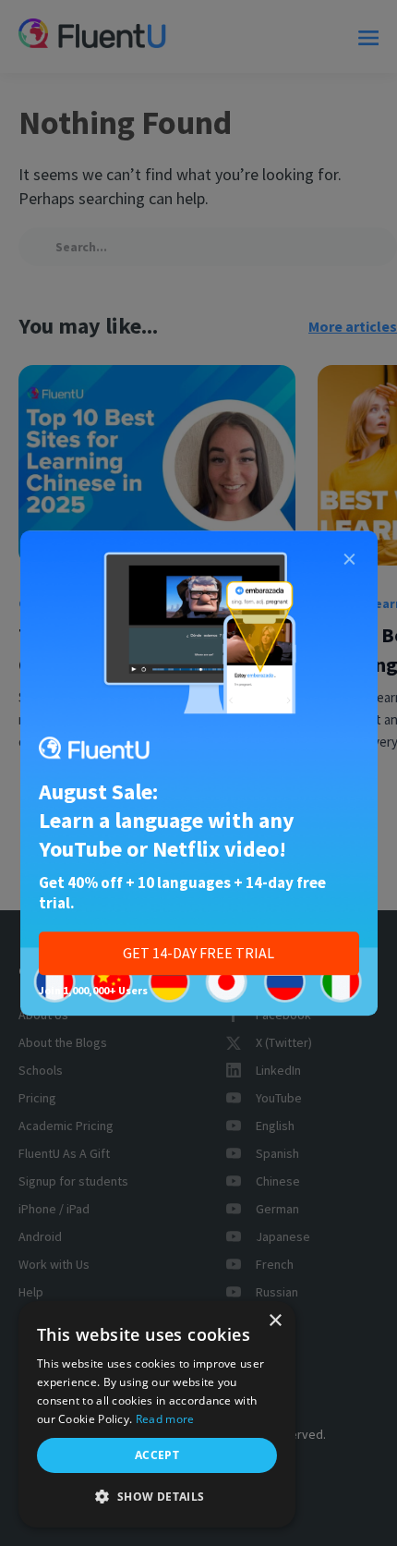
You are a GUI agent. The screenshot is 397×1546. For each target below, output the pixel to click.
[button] (157, 1497)
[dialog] (156, 1414)
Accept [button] (157, 1455)
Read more (165, 1419)
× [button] (275, 1321)
